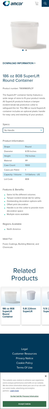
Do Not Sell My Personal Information (24, 396)
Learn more (14, 390)
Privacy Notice (24, 358)
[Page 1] (23, 50)
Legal (24, 349)
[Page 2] (26, 50)
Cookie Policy (24, 363)
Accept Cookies (24, 404)
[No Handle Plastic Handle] (24, 130)
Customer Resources (24, 354)
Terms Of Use (25, 367)
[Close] (46, 376)
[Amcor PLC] (13, 3)
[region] (24, 390)
